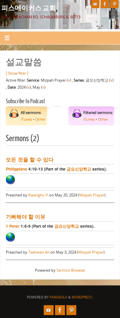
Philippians (16, 169)
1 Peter (13, 226)
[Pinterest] (114, 4)
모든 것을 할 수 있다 (30, 159)
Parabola (58, 297)
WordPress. (82, 297)
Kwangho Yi (38, 195)
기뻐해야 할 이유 (25, 216)
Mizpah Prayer (91, 195)
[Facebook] (105, 4)
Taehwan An (39, 252)
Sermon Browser (71, 270)
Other (40, 119)
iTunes (26, 119)
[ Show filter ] (17, 73)
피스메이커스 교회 (28, 7)
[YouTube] (95, 4)
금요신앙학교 (79, 169)
